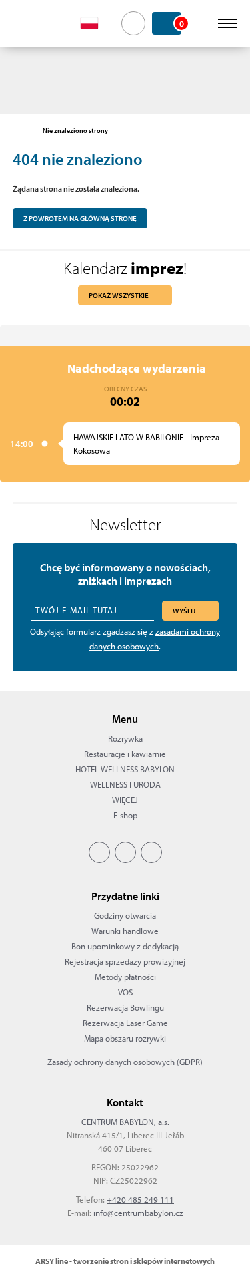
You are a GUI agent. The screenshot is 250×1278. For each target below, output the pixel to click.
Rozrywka (125, 738)
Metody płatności (125, 976)
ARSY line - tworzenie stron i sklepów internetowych (125, 1261)
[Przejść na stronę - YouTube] (151, 852)
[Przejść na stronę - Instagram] (125, 852)
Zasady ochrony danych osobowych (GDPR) (125, 1061)
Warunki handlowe (125, 930)
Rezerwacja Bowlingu (125, 1007)
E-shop (125, 815)
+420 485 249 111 (140, 1199)
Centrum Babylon (34, 23)
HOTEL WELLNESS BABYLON (125, 769)
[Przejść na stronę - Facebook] (99, 852)
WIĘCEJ (125, 799)
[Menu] (227, 23)
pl (97, 23)
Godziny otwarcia (125, 915)
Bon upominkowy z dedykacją (125, 946)
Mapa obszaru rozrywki (125, 1038)
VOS (125, 992)
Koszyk (180, 23)
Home (19, 131)
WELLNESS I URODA (125, 784)
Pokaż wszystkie (119, 295)
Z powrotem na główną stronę (80, 218)
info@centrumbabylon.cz (138, 1212)
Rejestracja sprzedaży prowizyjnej (125, 961)
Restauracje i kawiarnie (125, 753)
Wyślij (184, 610)
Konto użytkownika (201, 23)
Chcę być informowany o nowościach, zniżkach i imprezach (125, 574)
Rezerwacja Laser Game (125, 1022)
